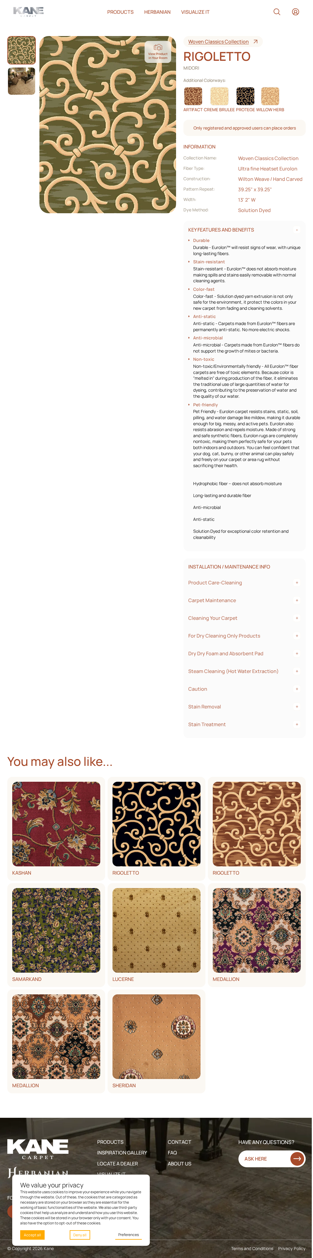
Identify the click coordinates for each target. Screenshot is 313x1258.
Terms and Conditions (252, 1248)
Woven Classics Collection (218, 41)
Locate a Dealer (117, 1163)
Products (120, 12)
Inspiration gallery (122, 1152)
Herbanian (157, 12)
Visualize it (195, 12)
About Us (179, 1163)
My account (296, 12)
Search (277, 12)
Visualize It (111, 1174)
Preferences (128, 1234)
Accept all (32, 1235)
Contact (179, 1142)
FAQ (172, 1152)
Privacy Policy (292, 1248)
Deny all (80, 1235)
